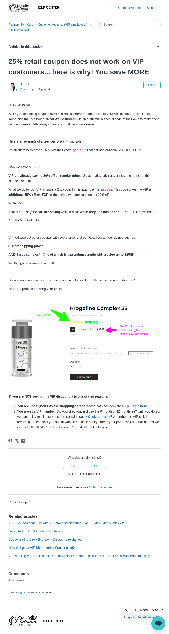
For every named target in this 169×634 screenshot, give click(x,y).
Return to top (18, 502)
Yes (73, 465)
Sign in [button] (151, 7)
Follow (152, 85)
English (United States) (141, 617)
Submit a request (129, 7)
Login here (138, 406)
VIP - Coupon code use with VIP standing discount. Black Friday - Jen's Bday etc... (67, 523)
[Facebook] (10, 441)
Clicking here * (99, 416)
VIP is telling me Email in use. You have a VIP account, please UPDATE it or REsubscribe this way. (79, 556)
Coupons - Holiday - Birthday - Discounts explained (45, 539)
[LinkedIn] (23, 441)
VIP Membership (19, 29)
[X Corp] (17, 441)
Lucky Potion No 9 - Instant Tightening (35, 531)
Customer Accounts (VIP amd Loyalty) (62, 24)
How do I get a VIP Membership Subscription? (41, 548)
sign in (22, 592)
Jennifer (26, 84)
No (96, 465)
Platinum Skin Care (20, 24)
